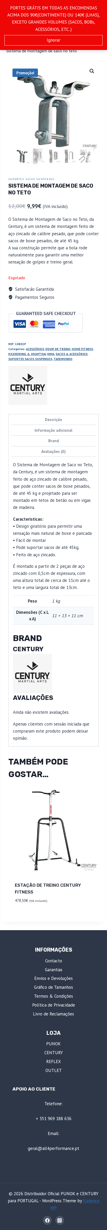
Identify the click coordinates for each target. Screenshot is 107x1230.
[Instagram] (59, 1220)
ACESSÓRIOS (35, 349)
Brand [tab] (53, 440)
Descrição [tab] (53, 419)
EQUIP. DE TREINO (57, 349)
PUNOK (53, 1044)
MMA (50, 354)
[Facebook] (47, 1220)
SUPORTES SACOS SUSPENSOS (31, 179)
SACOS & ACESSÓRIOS (72, 354)
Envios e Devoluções (53, 978)
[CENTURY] (27, 385)
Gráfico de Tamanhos (53, 987)
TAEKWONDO (63, 359)
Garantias (53, 970)
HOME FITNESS (82, 349)
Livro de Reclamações (53, 1014)
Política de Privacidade (53, 1005)
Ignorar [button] (53, 40)
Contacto (53, 961)
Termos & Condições (53, 996)
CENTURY (53, 1052)
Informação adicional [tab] (53, 430)
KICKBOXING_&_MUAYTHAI (27, 354)
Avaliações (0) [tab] (53, 451)
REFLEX (53, 1061)
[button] (92, 71)
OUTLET (53, 1070)
